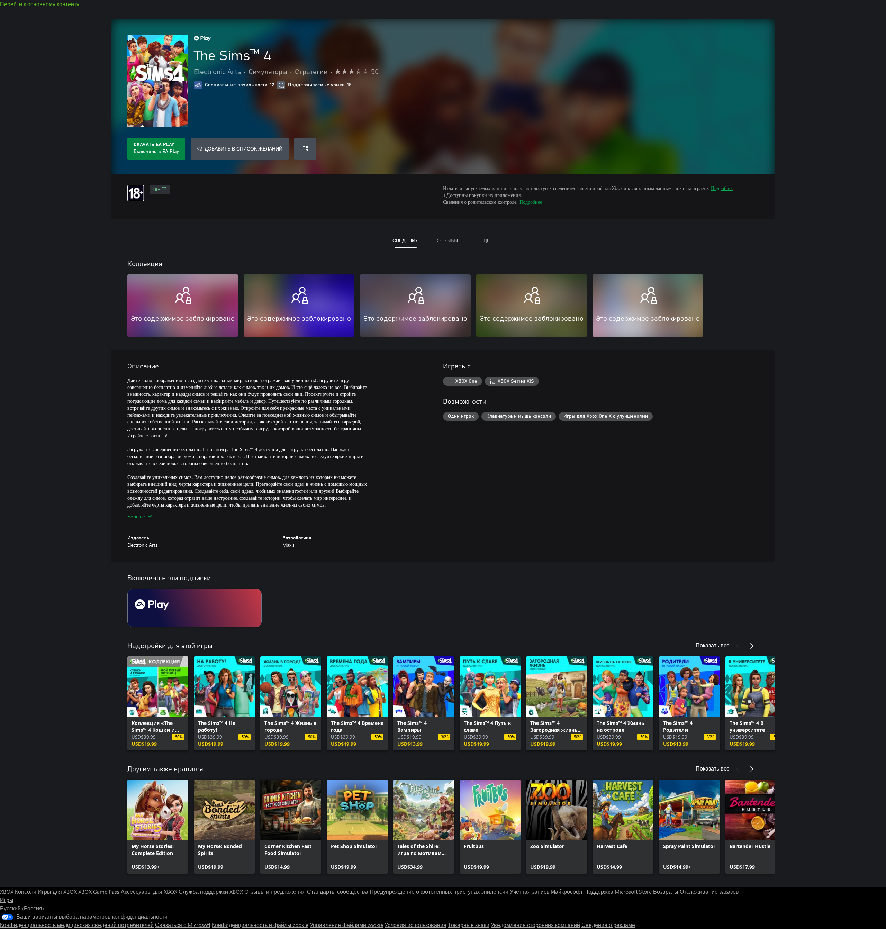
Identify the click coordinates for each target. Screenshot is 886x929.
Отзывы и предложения (275, 891)
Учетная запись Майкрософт (546, 891)
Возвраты (665, 891)
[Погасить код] (305, 149)
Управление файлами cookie (346, 924)
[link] (157, 703)
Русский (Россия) (22, 908)
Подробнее (722, 188)
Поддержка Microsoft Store (618, 891)
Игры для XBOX (58, 891)
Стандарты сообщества (337, 891)
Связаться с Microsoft (182, 924)
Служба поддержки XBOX (211, 891)
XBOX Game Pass (98, 891)
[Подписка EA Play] (194, 608)
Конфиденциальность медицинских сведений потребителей (77, 924)
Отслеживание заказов (709, 891)
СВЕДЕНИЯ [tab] (405, 240)
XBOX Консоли (18, 891)
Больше (136, 516)
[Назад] (738, 646)
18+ (156, 189)
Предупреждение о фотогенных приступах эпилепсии (439, 891)
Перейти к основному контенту (39, 4)
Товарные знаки (468, 924)
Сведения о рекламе (608, 924)
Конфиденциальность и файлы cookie (260, 924)
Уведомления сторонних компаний (535, 924)
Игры (6, 899)
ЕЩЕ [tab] (484, 240)
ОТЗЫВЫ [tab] (447, 240)
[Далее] (752, 646)
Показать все (713, 645)
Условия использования (415, 924)
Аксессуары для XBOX (150, 891)
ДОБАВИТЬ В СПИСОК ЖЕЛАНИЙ (243, 148)
